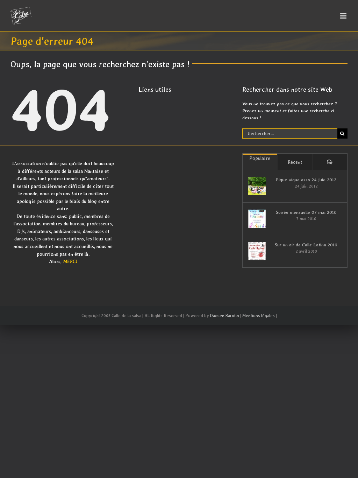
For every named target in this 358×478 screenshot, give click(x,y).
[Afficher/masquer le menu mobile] (344, 16)
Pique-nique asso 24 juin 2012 (306, 179)
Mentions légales (258, 315)
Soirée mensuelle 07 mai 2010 (306, 212)
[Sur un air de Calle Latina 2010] (257, 251)
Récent (295, 162)
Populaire (259, 158)
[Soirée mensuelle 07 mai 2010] (257, 219)
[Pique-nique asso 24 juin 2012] (257, 186)
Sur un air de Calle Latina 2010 (306, 244)
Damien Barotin (224, 315)
